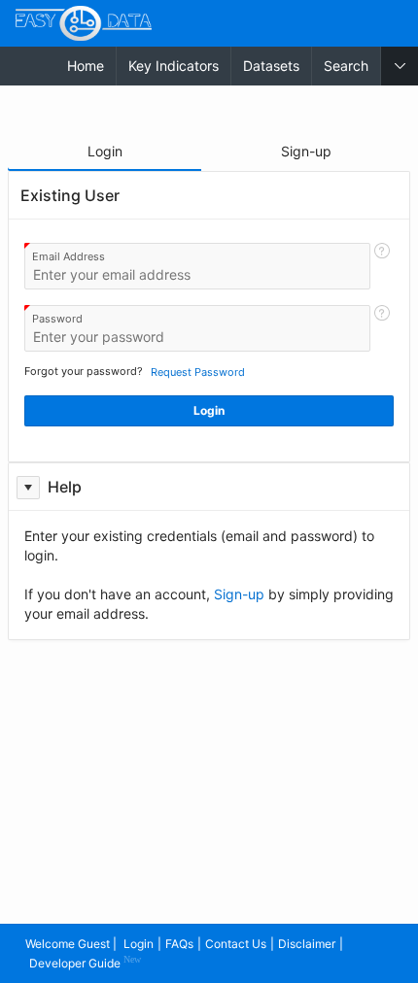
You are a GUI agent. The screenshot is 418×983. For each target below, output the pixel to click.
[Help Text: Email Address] (382, 266)
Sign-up (239, 594)
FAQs (179, 943)
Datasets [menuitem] (271, 65)
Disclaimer (306, 943)
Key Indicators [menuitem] (173, 65)
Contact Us (235, 943)
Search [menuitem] (346, 65)
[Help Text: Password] (382, 328)
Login (138, 943)
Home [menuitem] (85, 65)
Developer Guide (85, 962)
